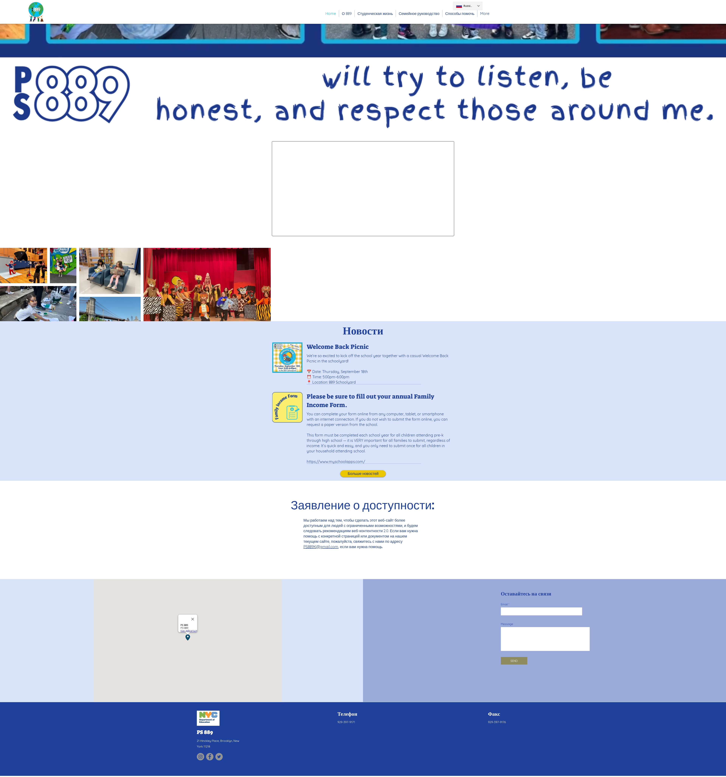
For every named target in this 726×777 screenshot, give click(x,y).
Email (504, 604)
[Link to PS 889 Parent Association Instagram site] (200, 756)
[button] (375, 13)
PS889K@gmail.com (320, 546)
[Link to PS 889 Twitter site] (219, 756)
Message (507, 624)
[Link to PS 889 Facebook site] (209, 756)
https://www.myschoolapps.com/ (336, 461)
